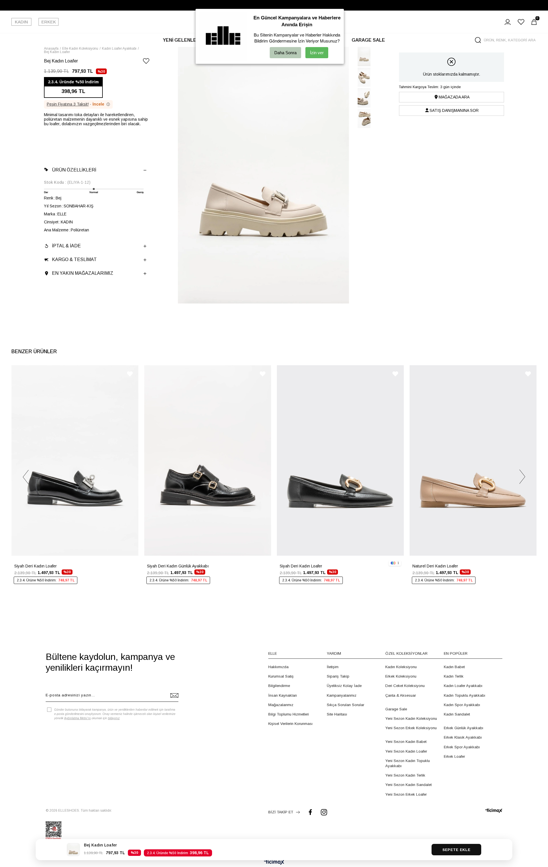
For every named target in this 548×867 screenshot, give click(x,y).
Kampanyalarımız (341, 695)
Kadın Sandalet (457, 714)
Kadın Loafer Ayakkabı (463, 686)
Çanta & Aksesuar (400, 695)
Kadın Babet (454, 667)
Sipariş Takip (338, 676)
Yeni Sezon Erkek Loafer (406, 794)
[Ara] (478, 40)
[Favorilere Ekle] (146, 62)
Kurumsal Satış (281, 676)
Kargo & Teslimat (74, 259)
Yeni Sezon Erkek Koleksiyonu (411, 728)
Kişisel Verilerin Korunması (290, 724)
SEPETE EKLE (456, 850)
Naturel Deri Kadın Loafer (435, 566)
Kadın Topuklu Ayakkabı (464, 695)
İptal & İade (66, 245)
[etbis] (53, 830)
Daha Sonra (285, 52)
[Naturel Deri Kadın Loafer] (473, 460)
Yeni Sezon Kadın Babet (405, 741)
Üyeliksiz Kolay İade (344, 686)
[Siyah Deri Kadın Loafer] (74, 460)
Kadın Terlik (454, 676)
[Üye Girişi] (508, 22)
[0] (534, 22)
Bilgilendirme (279, 686)
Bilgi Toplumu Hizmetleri (288, 714)
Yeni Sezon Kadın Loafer (406, 751)
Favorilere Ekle (130, 374)
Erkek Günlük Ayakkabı (463, 728)
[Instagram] (324, 812)
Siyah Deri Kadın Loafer (35, 566)
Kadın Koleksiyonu (401, 667)
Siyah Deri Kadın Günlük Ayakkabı (178, 566)
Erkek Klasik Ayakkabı (463, 737)
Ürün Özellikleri (74, 169)
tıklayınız (114, 718)
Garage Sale (396, 709)
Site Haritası (337, 714)
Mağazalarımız (280, 705)
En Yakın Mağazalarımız (82, 273)
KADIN (21, 21)
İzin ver (317, 52)
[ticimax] (493, 811)
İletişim (333, 667)
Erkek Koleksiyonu (400, 676)
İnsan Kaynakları (282, 695)
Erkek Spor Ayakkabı (462, 747)
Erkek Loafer (454, 756)
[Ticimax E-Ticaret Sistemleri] (274, 863)
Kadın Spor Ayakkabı (462, 705)
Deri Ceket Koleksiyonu (405, 686)
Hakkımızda (278, 667)
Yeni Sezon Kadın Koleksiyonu (411, 718)
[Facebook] (310, 812)
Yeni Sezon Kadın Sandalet (408, 785)
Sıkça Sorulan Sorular (345, 705)
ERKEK (48, 21)
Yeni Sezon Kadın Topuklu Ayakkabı (407, 763)
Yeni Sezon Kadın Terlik (405, 775)
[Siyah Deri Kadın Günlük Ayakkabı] (207, 460)
